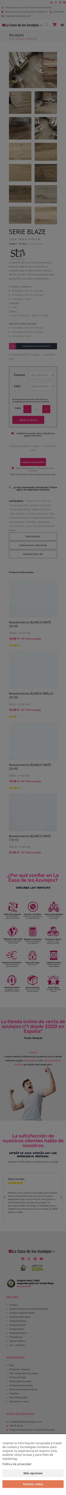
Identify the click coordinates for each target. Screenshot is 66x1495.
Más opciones (33, 1473)
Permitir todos (33, 1484)
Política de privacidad (16, 1464)
